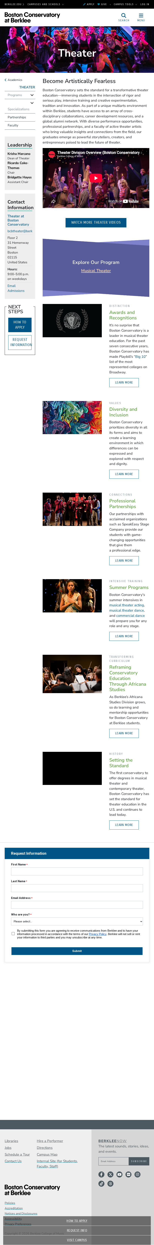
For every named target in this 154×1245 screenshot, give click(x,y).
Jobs (8, 1147)
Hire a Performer (50, 1141)
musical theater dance (126, 610)
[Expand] (32, 95)
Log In (144, 4)
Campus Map (47, 1154)
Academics (15, 80)
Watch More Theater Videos (98, 222)
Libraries (11, 1141)
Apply (90, 4)
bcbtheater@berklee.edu (25, 231)
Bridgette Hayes (20, 177)
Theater (27, 87)
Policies (10, 1203)
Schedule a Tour (17, 1154)
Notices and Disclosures (21, 1214)
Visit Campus (77, 1240)
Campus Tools (124, 4)
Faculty (13, 125)
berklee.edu (13, 4)
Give (104, 4)
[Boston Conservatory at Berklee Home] (43, 1190)
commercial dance (130, 615)
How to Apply (76, 1221)
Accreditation (14, 1208)
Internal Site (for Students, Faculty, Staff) (57, 1164)
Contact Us (13, 1161)
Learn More (124, 382)
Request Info (77, 1230)
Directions (45, 1147)
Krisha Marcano (19, 154)
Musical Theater (96, 270)
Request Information (21, 342)
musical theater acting (126, 605)
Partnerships (17, 117)
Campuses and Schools (45, 4)
